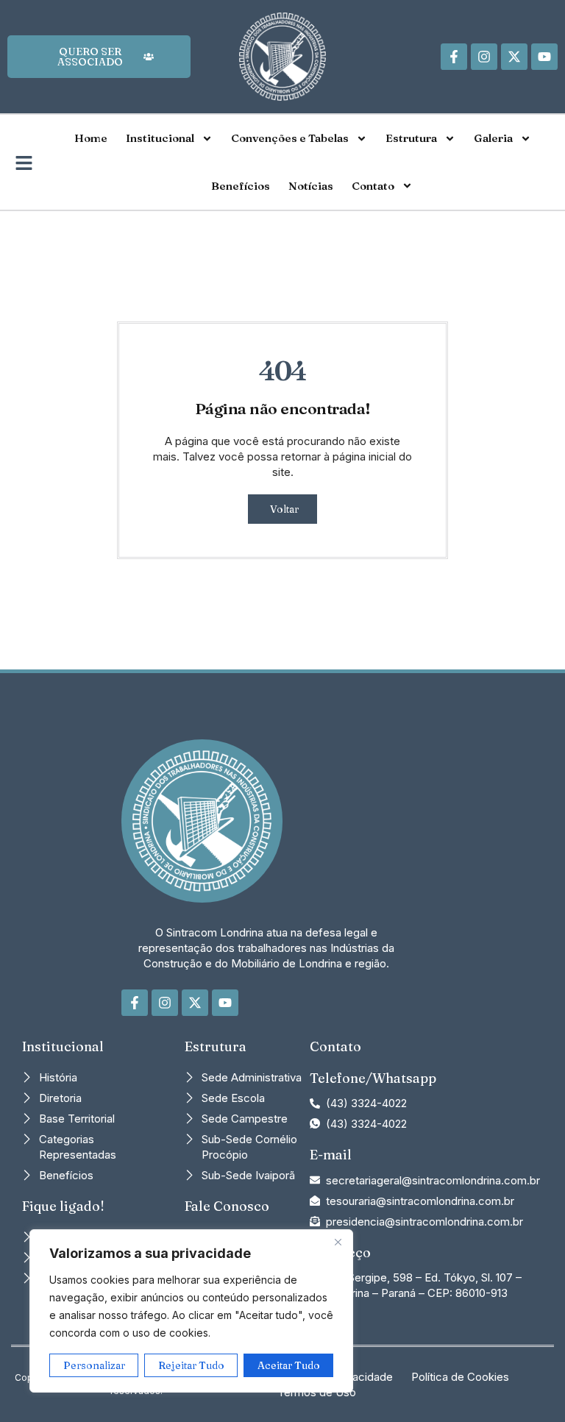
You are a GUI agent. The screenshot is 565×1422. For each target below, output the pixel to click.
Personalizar (94, 1365)
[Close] (338, 1242)
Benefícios (240, 186)
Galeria (493, 138)
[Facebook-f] (454, 56)
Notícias (310, 186)
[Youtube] (544, 56)
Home (90, 138)
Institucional (160, 138)
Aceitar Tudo (288, 1365)
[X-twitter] (514, 56)
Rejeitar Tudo (191, 1365)
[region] (191, 1311)
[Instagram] (484, 56)
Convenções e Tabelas (290, 138)
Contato (373, 186)
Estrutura (411, 138)
